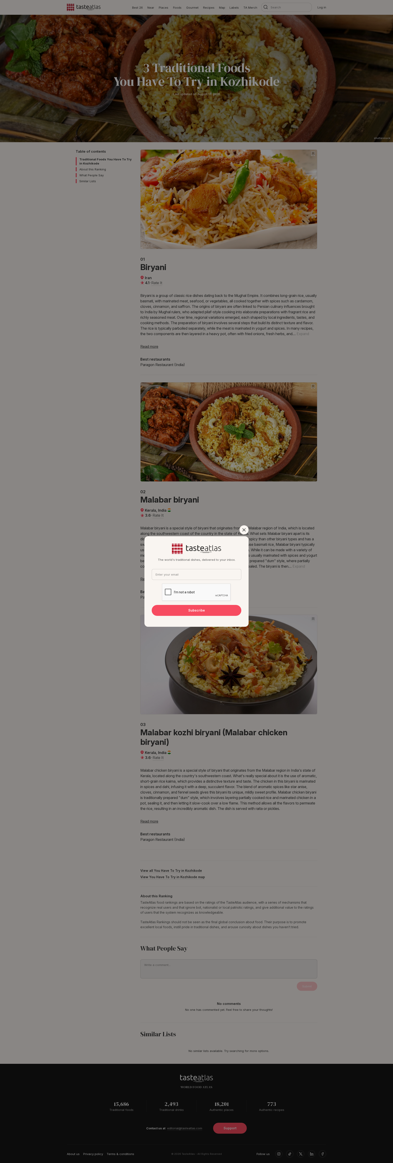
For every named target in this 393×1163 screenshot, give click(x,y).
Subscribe (196, 610)
